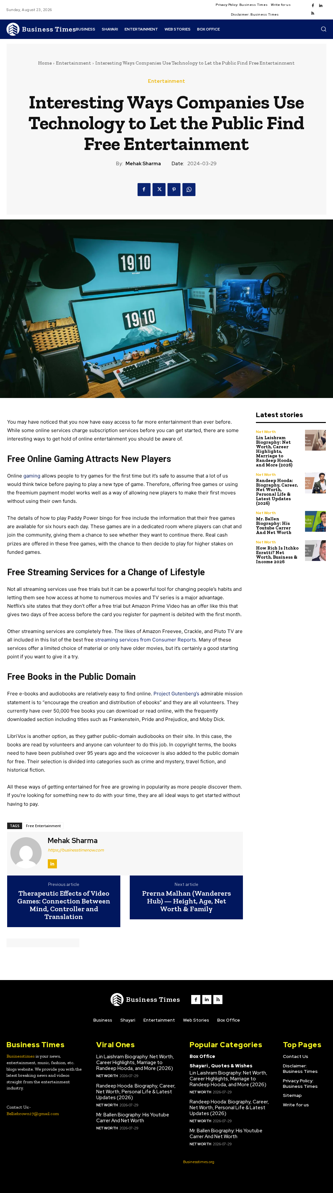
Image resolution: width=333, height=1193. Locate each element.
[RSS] (313, 14)
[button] (323, 29)
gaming (31, 476)
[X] (159, 189)
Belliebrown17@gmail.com (33, 1113)
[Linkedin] (321, 6)
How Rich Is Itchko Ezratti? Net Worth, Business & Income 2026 (277, 555)
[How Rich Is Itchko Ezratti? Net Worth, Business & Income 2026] (315, 550)
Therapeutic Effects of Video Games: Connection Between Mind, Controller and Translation (63, 905)
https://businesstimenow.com (76, 850)
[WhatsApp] (188, 189)
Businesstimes (20, 1056)
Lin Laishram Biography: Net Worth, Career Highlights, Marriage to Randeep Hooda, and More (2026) (274, 451)
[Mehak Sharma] (26, 853)
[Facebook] (313, 6)
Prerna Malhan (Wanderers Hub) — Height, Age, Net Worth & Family (186, 901)
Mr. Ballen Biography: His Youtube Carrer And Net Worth (273, 525)
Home (45, 63)
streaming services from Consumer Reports (145, 640)
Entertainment (73, 63)
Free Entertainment (43, 825)
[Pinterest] (173, 189)
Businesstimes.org (198, 1162)
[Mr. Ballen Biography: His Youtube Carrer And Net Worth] (315, 521)
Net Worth (266, 432)
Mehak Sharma (143, 164)
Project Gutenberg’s (176, 693)
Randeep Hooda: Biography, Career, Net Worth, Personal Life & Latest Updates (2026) (277, 492)
